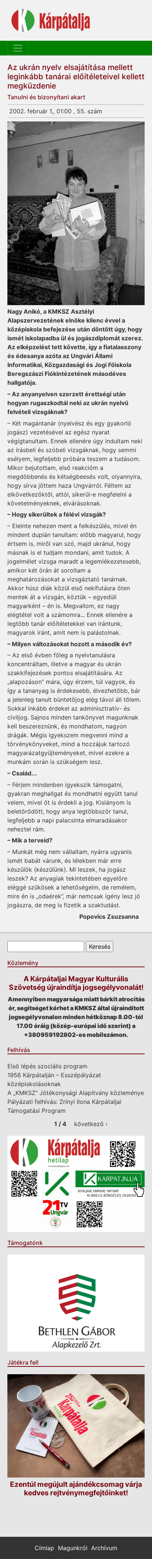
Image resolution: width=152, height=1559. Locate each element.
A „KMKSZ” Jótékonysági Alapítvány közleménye (75, 1092)
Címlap (44, 1548)
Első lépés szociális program (47, 1066)
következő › (91, 1124)
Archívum (104, 1548)
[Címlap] (51, 20)
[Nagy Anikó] (76, 213)
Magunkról (72, 1548)
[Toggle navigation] (17, 48)
